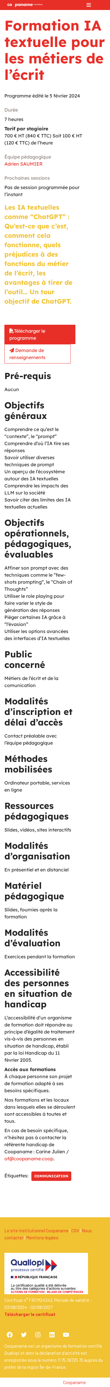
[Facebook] (9, 1334)
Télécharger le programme (27, 334)
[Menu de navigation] (88, 5)
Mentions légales (42, 1237)
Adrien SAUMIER (23, 164)
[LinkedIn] (52, 1334)
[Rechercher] (100, 5)
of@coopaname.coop (28, 1159)
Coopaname (74, 1382)
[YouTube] (66, 1334)
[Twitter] (23, 1334)
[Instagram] (38, 1334)
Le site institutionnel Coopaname (36, 1230)
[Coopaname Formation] (23, 5)
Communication (51, 1176)
